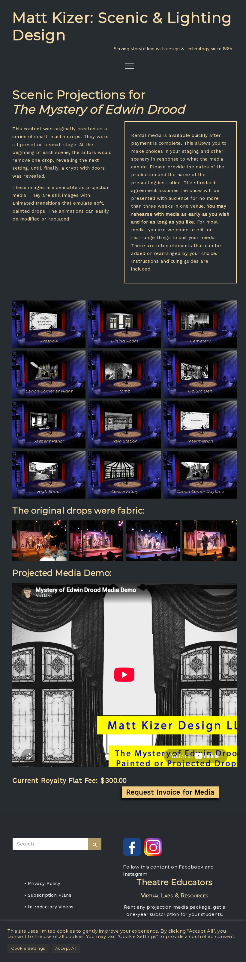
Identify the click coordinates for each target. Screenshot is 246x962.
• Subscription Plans (47, 895)
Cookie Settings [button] (28, 948)
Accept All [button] (65, 948)
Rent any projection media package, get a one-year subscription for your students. (175, 897)
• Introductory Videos (49, 907)
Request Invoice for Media (170, 792)
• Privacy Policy (42, 883)
